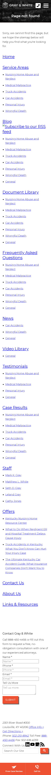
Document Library (21, 192)
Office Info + (36, 727)
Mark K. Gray (13, 475)
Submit (10, 699)
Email (7, 674)
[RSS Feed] (42, 745)
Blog (7, 121)
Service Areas (16, 67)
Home (9, 56)
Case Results (15, 407)
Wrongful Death (15, 111)
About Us (12, 593)
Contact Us (13, 582)
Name (7, 657)
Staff (7, 468)
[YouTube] (32, 745)
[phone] (38, 5)
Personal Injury (15, 104)
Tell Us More (10, 682)
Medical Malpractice (18, 85)
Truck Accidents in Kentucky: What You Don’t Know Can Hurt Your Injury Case (25, 549)
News (8, 318)
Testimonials (15, 366)
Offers (9, 511)
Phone (8, 665)
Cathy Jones (13, 501)
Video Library (16, 348)
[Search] (44, 751)
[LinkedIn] (27, 745)
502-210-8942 (20, 735)
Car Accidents (14, 98)
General (10, 181)
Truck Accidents (15, 91)
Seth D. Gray (13, 488)
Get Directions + (13, 731)
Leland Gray (13, 494)
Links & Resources (20, 604)
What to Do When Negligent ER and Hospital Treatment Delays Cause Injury (26, 533)
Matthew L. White (16, 481)
